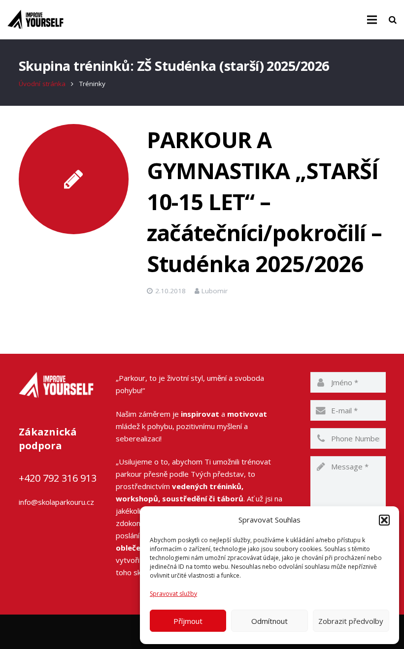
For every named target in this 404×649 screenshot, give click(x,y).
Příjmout (187, 621)
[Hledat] (393, 19)
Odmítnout (269, 621)
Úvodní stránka (42, 83)
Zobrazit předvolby (350, 621)
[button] (384, 520)
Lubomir (215, 290)
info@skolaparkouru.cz (56, 502)
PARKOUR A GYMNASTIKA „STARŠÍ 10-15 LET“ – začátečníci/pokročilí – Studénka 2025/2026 (264, 201)
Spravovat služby (173, 593)
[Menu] (372, 19)
